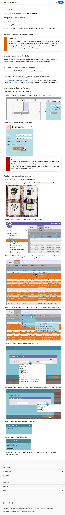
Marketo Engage (20, 13)
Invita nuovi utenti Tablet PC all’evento (14, 71)
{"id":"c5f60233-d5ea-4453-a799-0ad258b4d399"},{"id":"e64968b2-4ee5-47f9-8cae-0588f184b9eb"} (33, 28)
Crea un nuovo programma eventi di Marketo (16, 80)
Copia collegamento (17, 24)
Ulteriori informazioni (32, 48)
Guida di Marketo (32, 13)
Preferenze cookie (48, 508)
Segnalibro (8, 24)
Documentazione (8, 13)
